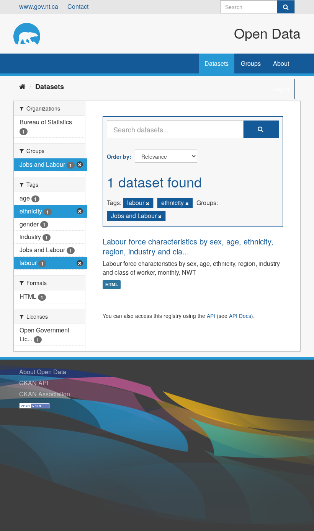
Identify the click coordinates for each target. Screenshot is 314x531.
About (281, 63)
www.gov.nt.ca (38, 6)
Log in (280, 88)
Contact (77, 6)
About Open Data (42, 371)
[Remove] (147, 203)
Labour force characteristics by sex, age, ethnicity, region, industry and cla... (188, 246)
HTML (111, 284)
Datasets (216, 63)
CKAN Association (44, 393)
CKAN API (33, 382)
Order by (118, 156)
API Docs (240, 315)
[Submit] (285, 6)
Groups (251, 63)
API (211, 315)
